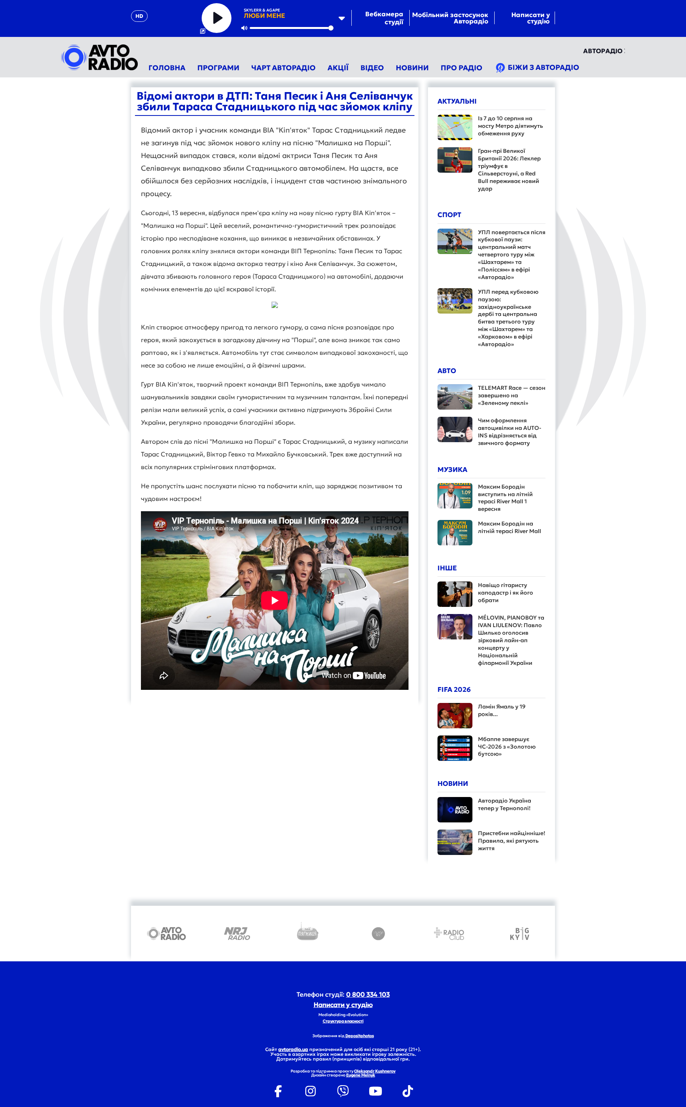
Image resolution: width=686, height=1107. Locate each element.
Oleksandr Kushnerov (374, 1071)
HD (139, 16)
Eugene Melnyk (360, 1075)
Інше (447, 568)
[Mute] (244, 27)
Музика (452, 469)
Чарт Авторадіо (283, 67)
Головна (166, 67)
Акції (338, 67)
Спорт (449, 214)
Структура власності (343, 1021)
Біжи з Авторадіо (542, 67)
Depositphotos (359, 1035)
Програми (218, 67)
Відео (372, 67)
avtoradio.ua (293, 1049)
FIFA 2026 (454, 689)
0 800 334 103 (368, 994)
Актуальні (457, 101)
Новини (412, 67)
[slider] (291, 28)
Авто (446, 370)
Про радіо (461, 67)
